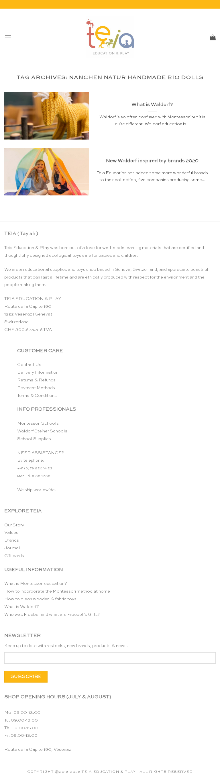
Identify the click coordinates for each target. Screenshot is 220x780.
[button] (8, 37)
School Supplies (34, 439)
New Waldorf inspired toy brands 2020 (152, 160)
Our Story (14, 525)
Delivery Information (37, 372)
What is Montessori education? (35, 583)
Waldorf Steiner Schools (42, 431)
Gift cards (14, 556)
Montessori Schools (38, 423)
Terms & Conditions (37, 395)
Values (11, 532)
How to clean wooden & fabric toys (40, 599)
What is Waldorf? (152, 104)
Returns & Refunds (36, 380)
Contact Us (29, 364)
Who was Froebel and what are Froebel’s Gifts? (52, 614)
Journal (12, 548)
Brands (11, 540)
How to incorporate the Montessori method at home (57, 591)
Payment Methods (36, 388)
